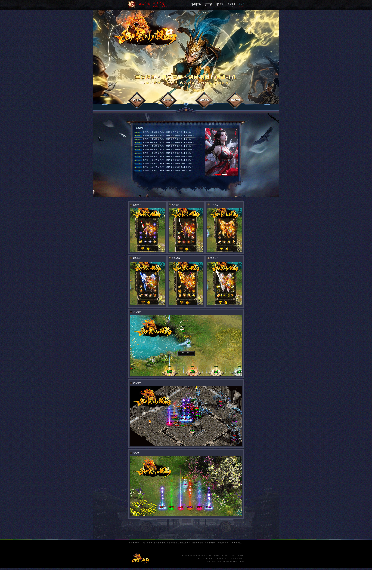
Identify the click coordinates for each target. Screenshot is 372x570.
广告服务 (200, 555)
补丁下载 (208, 5)
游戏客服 (216, 555)
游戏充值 (231, 5)
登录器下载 (196, 5)
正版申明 (233, 555)
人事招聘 (208, 555)
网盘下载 (220, 5)
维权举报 (241, 555)
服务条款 (192, 555)
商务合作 (224, 555)
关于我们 (184, 555)
